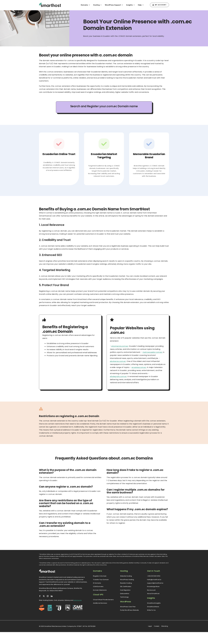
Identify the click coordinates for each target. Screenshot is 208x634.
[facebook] (40, 596)
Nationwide (77, 600)
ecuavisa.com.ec (139, 367)
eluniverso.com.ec (118, 361)
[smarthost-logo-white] (47, 570)
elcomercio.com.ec (119, 346)
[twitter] (44, 596)
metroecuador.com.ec (152, 352)
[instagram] (48, 596)
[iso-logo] (50, 605)
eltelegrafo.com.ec (118, 376)
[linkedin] (52, 596)
